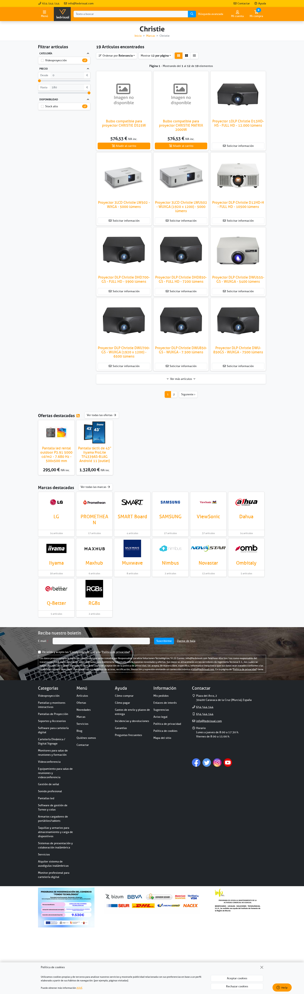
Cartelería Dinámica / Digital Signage (51, 741)
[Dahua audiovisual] (246, 502)
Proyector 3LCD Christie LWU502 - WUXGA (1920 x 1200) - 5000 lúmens (181, 206)
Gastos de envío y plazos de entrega (132, 712)
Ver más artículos (181, 379)
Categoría (45, 53)
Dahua (246, 517)
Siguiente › (188, 394)
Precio (43, 68)
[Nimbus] (170, 548)
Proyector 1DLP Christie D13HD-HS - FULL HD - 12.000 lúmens (238, 123)
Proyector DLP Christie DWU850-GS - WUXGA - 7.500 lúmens (181, 350)
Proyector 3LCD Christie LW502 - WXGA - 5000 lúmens (124, 204)
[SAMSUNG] (170, 502)
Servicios (44, 854)
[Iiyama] (56, 548)
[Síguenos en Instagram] (217, 762)
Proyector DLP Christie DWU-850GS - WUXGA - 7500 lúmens (238, 350)
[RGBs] (94, 588)
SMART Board (132, 517)
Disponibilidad (48, 99)
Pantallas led (46, 798)
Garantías (121, 728)
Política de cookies (165, 731)
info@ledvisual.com (80, 3)
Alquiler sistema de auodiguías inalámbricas (53, 864)
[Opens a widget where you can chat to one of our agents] (282, 987)
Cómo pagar (122, 703)
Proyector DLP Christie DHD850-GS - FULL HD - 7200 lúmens (181, 279)
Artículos (82, 696)
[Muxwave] (132, 548)
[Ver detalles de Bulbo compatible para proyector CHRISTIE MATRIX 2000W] (181, 94)
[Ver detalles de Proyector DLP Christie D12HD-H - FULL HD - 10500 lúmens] (238, 176)
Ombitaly (246, 563)
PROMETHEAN (94, 520)
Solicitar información (240, 146)
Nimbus (170, 563)
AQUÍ (79, 987)
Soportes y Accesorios (52, 721)
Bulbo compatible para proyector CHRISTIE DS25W (124, 123)
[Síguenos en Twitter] (206, 762)
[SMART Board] (132, 502)
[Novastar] (208, 548)
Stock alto (51, 106)
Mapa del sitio (162, 738)
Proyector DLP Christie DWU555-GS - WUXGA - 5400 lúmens (238, 279)
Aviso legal (160, 717)
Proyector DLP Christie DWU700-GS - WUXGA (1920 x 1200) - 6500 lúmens (124, 352)
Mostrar (155, 55)
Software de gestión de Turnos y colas (52, 807)
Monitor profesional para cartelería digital (53, 875)
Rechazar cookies (237, 986)
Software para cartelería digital (53, 730)
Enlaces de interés (165, 703)
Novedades (84, 710)
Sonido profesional (50, 791)
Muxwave (132, 563)
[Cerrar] (262, 967)
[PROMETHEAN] (94, 502)
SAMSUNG (170, 517)
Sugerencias (161, 710)
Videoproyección (56, 60)
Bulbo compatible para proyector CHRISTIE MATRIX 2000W (181, 125)
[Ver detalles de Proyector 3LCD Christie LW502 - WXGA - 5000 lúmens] (124, 176)
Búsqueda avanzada (210, 14)
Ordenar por (117, 55)
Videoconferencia (49, 762)
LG (56, 517)
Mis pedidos (161, 696)
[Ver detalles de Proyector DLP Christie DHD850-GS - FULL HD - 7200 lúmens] (181, 251)
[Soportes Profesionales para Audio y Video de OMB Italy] (246, 548)
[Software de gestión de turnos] (56, 588)
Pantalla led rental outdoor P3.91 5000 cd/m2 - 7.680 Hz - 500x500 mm (56, 454)
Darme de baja (186, 641)
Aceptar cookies (237, 978)
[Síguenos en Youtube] (228, 762)
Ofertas (81, 703)
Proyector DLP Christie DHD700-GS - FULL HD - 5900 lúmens (124, 279)
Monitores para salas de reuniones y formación (53, 753)
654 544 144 (50, 3)
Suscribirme (164, 641)
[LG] (56, 502)
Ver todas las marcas (94, 487)
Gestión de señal (48, 784)
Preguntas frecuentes (128, 735)
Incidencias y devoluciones (132, 721)
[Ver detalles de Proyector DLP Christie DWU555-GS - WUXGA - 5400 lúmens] (238, 251)
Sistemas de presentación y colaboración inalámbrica (55, 845)
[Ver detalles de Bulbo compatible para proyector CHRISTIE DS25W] (124, 94)
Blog (79, 731)
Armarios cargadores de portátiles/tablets (53, 819)
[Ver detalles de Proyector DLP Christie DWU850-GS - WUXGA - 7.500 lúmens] (181, 321)
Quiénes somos (86, 738)
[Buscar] (192, 14)
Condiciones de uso (82, 652)
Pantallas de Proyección (53, 714)
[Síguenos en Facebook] (196, 762)
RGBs (94, 603)
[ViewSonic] (208, 502)
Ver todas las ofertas (100, 415)
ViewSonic (208, 517)
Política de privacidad (115, 652)
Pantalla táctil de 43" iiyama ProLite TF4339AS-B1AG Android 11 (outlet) (94, 454)
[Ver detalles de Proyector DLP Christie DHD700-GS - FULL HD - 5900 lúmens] (124, 251)
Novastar (208, 563)
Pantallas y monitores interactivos (51, 705)
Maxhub (94, 563)
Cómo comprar (124, 696)
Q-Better (56, 603)
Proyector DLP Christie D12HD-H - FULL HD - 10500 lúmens (238, 204)
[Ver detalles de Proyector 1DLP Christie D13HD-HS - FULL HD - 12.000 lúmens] (238, 94)
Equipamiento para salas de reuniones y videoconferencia (55, 773)
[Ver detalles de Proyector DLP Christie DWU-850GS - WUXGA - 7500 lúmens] (238, 321)
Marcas (81, 717)
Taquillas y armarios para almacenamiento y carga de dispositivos (55, 832)
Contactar (243, 3)
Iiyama (56, 563)
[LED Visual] (62, 14)
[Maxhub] (94, 548)
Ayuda (262, 3)
